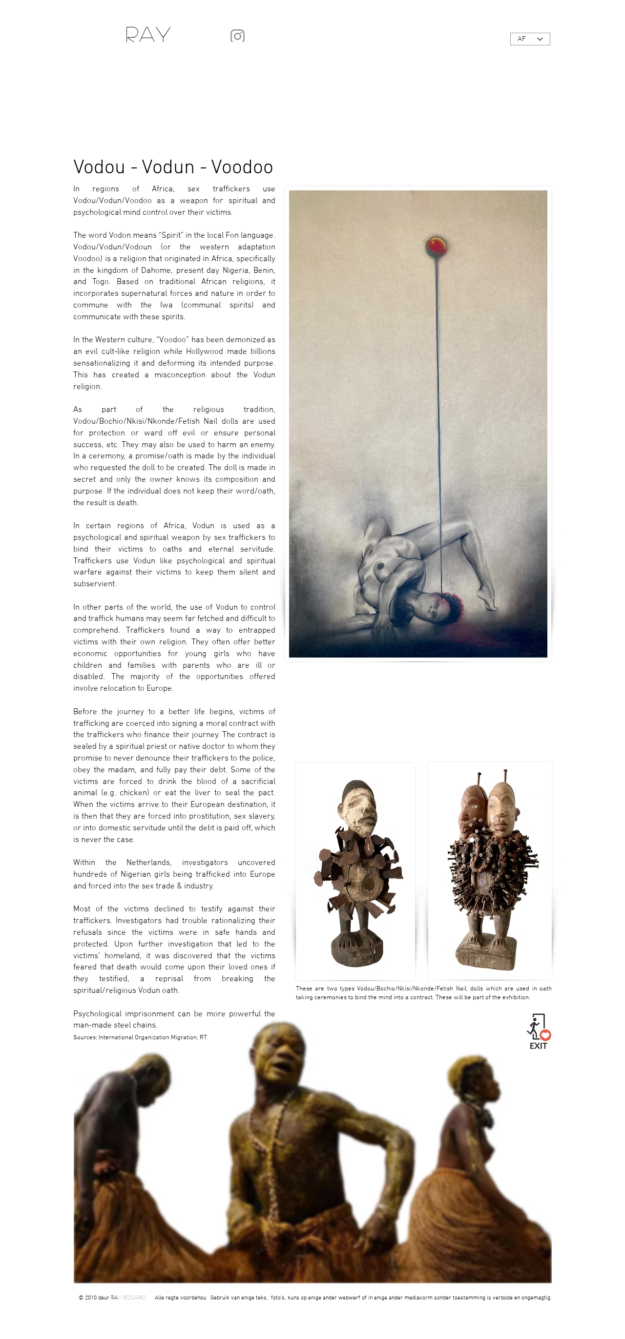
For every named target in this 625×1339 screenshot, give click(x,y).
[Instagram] (237, 36)
